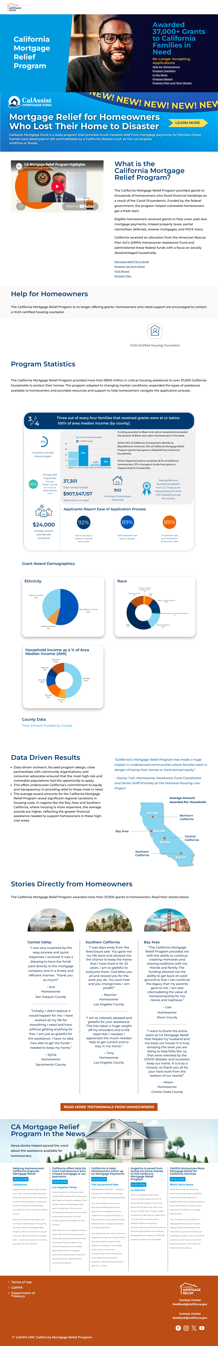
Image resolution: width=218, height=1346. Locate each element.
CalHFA (17, 1287)
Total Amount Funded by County (47, 725)
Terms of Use (21, 1282)
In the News (160, 75)
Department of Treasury (23, 1294)
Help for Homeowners (166, 66)
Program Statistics (164, 71)
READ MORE (21, 1179)
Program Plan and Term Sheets (172, 83)
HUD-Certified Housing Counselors (155, 345)
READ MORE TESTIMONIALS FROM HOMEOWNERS (109, 1107)
